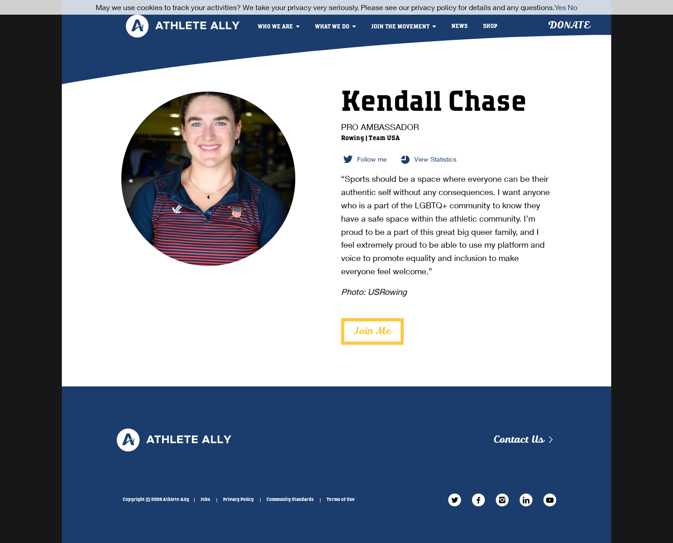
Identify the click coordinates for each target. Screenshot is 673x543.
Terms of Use (340, 499)
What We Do (332, 27)
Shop (490, 26)
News (459, 26)
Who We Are (275, 27)
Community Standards (290, 499)
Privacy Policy (238, 499)
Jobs (205, 499)
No (572, 7)
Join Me (372, 331)
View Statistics (435, 159)
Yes (560, 7)
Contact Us (518, 440)
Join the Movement (400, 27)
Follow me (372, 159)
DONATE (569, 25)
